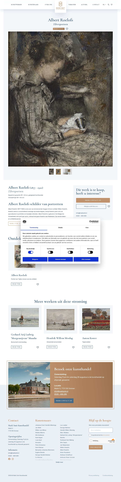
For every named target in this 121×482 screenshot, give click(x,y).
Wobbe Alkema (40, 432)
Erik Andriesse (39, 435)
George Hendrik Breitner (42, 455)
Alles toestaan (86, 259)
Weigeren (35, 259)
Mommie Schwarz (65, 460)
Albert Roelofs (64, 450)
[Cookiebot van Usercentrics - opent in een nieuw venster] (90, 221)
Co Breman (38, 457)
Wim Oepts (63, 442)
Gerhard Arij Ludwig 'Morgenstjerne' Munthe (71, 436)
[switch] (50, 252)
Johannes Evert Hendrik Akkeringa (45, 425)
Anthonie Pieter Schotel (67, 457)
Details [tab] (60, 227)
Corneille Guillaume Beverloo (44, 460)
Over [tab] (87, 227)
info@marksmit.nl (81, 213)
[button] (51, 172)
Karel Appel (38, 437)
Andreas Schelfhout (66, 455)
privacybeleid (106, 435)
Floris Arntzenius (40, 445)
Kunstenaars (33, 4)
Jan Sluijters (63, 462)
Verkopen (72, 4)
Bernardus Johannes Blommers (44, 450)
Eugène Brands (40, 452)
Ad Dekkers (39, 462)
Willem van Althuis (40, 430)
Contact (95, 4)
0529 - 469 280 (81, 216)
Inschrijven (95, 447)
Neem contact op (93, 200)
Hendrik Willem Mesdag (67, 430)
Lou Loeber (63, 425)
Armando (38, 442)
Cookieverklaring (108, 475)
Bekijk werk (16, 284)
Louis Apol (38, 440)
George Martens (65, 427)
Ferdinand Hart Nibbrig (67, 440)
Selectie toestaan (60, 259)
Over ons (48, 4)
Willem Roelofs (64, 447)
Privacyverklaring (94, 475)
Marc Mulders (64, 432)
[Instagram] (13, 459)
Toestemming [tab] (34, 227)
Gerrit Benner (39, 447)
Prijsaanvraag (91, 206)
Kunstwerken (16, 4)
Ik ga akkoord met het (100, 435)
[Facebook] (9, 459)
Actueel (84, 4)
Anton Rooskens (65, 452)
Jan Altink (38, 427)
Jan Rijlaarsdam (65, 445)
